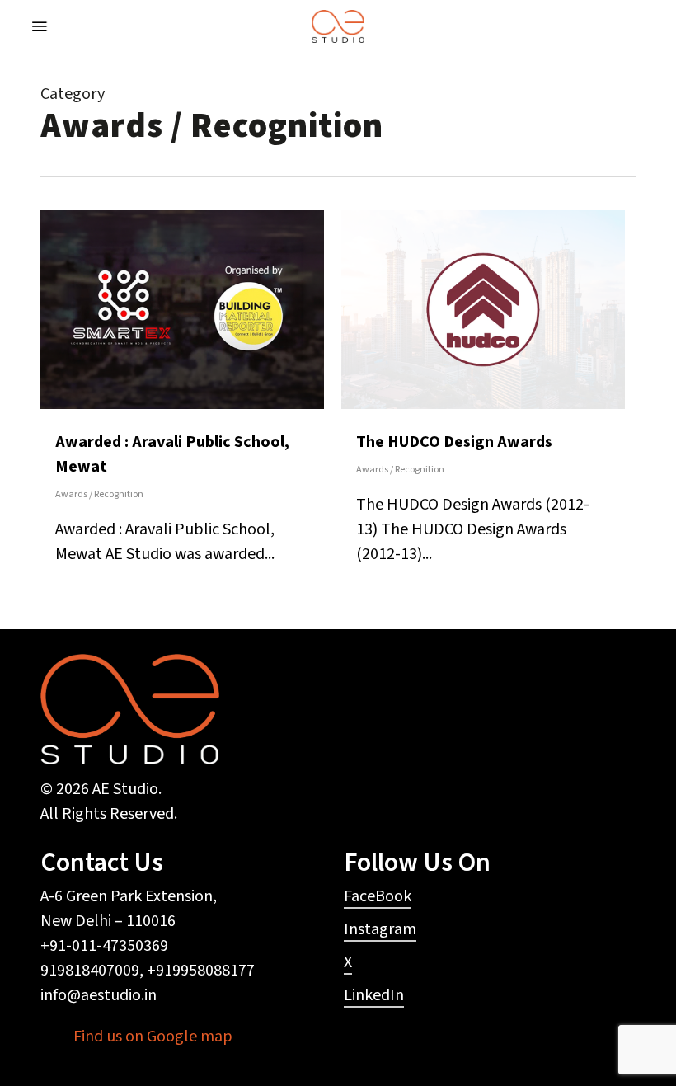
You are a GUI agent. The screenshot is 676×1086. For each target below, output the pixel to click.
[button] (39, 26)
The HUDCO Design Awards (454, 442)
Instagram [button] (380, 929)
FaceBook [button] (377, 896)
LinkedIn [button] (374, 995)
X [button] (348, 962)
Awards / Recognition (99, 494)
